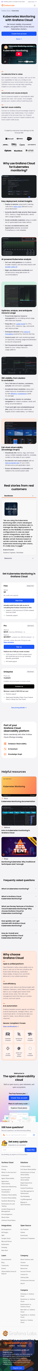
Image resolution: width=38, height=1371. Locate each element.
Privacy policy (23, 1154)
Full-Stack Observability (28, 1169)
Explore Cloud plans (19, 1108)
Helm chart (17, 206)
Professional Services (27, 1280)
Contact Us (24, 1274)
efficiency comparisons (19, 394)
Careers (23, 1262)
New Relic (4, 1250)
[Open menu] (35, 5)
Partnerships (24, 1265)
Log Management (26, 1199)
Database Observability (9, 1195)
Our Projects (24, 1229)
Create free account (19, 34)
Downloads (24, 1235)
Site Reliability (25, 1196)
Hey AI (22, 1283)
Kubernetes (5, 1244)
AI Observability (25, 1166)
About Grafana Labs (26, 1259)
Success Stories (25, 1271)
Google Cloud (5, 1238)
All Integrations (6, 1229)
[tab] (19, 496)
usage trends (20, 324)
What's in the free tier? (8, 1172)
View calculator (9, 642)
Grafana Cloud (5, 11)
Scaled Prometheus (26, 1188)
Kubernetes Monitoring (8, 1186)
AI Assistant (5, 1175)
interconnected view (12, 463)
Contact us (19, 686)
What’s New (5, 1217)
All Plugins (4, 1232)
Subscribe (31, 1150)
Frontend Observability (8, 1198)
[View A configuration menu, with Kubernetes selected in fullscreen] (19, 186)
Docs (18, 39)
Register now (17, 1368)
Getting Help (24, 1277)
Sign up (19, 647)
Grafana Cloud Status (8, 1220)
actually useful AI (11, 267)
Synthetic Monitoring (8, 1201)
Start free (19, 601)
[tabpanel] (19, 527)
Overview (4, 1166)
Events (3, 1268)
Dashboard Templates (27, 1238)
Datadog (4, 1247)
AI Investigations (6, 1214)
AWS (2, 1235)
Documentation (6, 1259)
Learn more (31, 1)
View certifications (10, 1026)
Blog (2, 1262)
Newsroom (23, 1268)
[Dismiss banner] (35, 1342)
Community (5, 1265)
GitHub (22, 1232)
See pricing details (18, 708)
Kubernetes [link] (15, 11)
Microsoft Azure (6, 1241)
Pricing (3, 1169)
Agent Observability (7, 1178)
